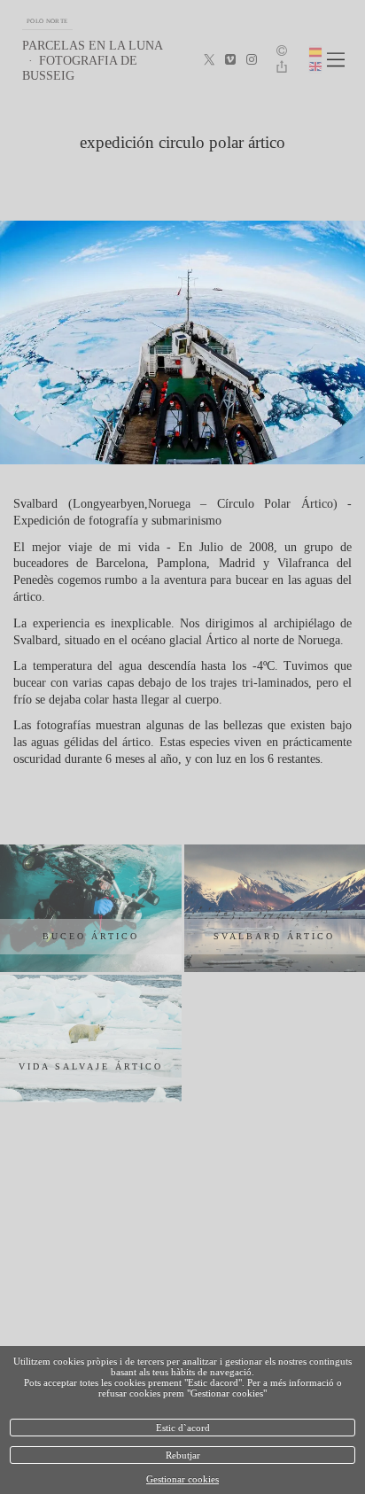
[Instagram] (251, 60)
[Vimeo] (230, 60)
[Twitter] (209, 60)
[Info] (281, 51)
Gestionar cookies (182, 1479)
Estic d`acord (183, 1427)
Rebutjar (183, 1455)
